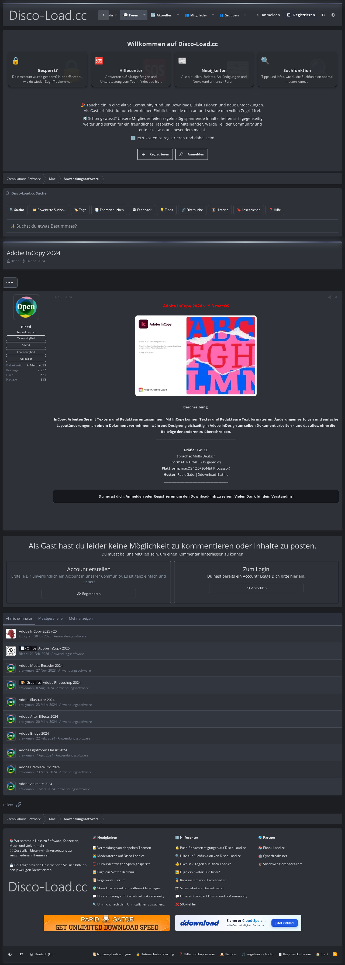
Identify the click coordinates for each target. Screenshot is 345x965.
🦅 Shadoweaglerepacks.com (280, 864)
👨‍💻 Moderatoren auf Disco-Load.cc (118, 855)
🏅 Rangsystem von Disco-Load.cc (200, 880)
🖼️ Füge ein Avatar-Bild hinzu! (114, 872)
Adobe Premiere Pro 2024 (39, 767)
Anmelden (135, 496)
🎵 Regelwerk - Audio (257, 954)
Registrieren (165, 496)
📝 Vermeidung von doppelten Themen (121, 847)
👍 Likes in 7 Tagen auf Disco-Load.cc (203, 864)
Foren (133, 15)
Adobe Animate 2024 (35, 783)
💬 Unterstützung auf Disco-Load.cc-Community (128, 896)
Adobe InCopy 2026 (54, 648)
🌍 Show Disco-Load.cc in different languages (126, 888)
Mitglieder (198, 15)
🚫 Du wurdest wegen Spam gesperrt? (121, 864)
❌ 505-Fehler (185, 904)
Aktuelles (164, 15)
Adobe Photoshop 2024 (62, 682)
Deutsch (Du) (44, 954)
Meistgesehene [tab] (50, 618)
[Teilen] (329, 297)
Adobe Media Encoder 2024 (41, 665)
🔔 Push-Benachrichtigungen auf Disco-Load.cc (210, 847)
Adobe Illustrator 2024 (36, 699)
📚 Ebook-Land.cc (271, 847)
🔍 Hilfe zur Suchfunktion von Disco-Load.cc (208, 855)
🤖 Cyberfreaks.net (272, 855)
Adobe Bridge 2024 (34, 733)
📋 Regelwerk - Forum (294, 954)
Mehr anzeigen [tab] (81, 618)
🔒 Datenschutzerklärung (155, 954)
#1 (337, 297)
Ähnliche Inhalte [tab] (19, 618)
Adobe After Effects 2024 (38, 716)
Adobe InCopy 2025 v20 (38, 631)
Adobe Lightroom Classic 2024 (43, 750)
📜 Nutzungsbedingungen (111, 954)
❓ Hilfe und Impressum (197, 954)
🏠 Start (322, 954)
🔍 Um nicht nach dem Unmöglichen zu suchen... (128, 904)
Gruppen (232, 15)
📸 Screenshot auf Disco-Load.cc (199, 888)
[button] (144, 15)
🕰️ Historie (228, 954)
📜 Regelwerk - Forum (108, 880)
